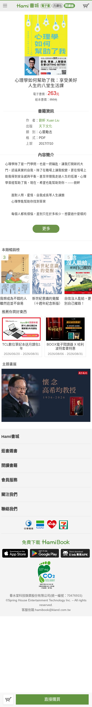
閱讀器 (69, 5)
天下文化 (45, 126)
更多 (46, 229)
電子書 (45, 5)
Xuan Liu (52, 120)
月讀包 (57, 5)
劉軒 (42, 120)
